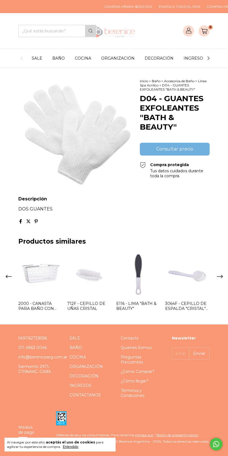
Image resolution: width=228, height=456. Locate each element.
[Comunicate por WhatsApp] (216, 444)
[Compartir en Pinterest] (36, 221)
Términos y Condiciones (132, 393)
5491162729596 (32, 338)
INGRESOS (194, 58)
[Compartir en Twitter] (29, 221)
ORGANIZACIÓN (118, 58)
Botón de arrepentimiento (177, 435)
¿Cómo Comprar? (138, 371)
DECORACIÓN (159, 58)
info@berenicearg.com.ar (42, 357)
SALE (37, 58)
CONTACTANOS (85, 394)
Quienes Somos (136, 347)
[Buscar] (90, 31)
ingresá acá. (144, 435)
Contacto (130, 338)
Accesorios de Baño (179, 81)
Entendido (70, 447)
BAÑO (58, 58)
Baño (156, 81)
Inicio (144, 81)
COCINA (83, 58)
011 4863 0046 (32, 347)
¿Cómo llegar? (134, 381)
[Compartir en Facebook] (21, 221)
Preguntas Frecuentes (132, 360)
